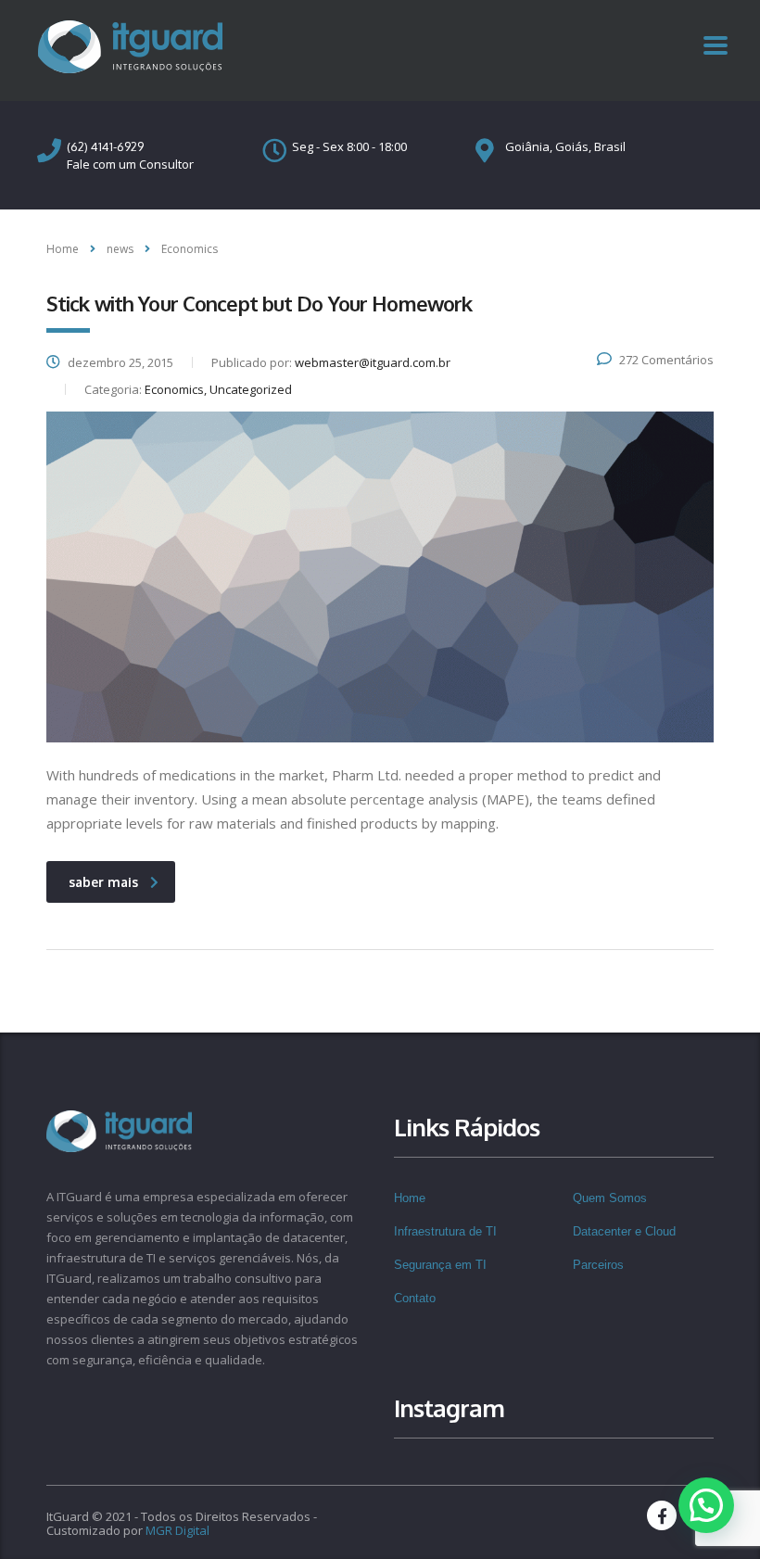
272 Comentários (666, 359)
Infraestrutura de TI (445, 1231)
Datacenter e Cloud (624, 1231)
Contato (415, 1298)
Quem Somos (610, 1198)
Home (62, 249)
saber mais (103, 882)
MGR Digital (177, 1530)
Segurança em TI (440, 1265)
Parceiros (598, 1265)
